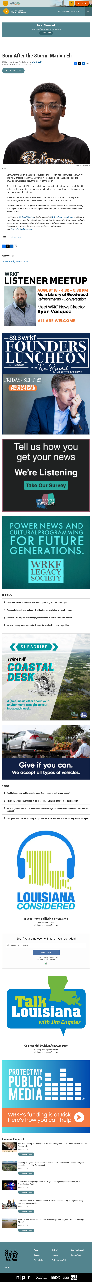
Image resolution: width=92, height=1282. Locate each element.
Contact (36, 1255)
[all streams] (88, 11)
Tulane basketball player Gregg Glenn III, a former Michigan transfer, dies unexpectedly (42, 801)
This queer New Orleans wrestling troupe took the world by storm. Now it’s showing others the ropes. (48, 818)
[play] (6, 11)
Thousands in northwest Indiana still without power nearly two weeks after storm (39, 610)
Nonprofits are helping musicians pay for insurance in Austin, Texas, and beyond (39, 618)
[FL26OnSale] (46, 383)
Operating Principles (78, 1250)
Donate (82, 3)
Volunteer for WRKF (59, 1260)
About (36, 1250)
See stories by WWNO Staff (15, 261)
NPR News (7, 595)
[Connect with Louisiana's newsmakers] (46, 1007)
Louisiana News (15, 237)
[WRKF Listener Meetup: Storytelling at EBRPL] (46, 299)
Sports (5, 785)
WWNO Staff (37, 62)
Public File (55, 1250)
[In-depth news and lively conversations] (46, 870)
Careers (55, 1255)
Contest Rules (76, 1255)
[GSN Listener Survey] (46, 475)
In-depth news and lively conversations (46, 918)
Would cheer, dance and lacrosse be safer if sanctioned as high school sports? (38, 793)
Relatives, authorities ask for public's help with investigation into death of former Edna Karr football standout (47, 809)
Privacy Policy (39, 1260)
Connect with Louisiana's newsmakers (46, 1045)
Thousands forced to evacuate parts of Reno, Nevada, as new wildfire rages (37, 602)
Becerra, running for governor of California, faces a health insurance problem (38, 625)
